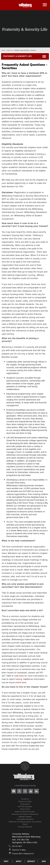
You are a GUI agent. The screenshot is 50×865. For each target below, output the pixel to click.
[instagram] (25, 791)
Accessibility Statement (25, 819)
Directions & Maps (25, 801)
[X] (19, 791)
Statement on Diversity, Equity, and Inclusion (25, 822)
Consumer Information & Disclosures (25, 814)
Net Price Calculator (25, 806)
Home (3, 50)
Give (44, 861)
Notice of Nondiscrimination (25, 812)
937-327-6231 (17, 846)
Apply (19, 861)
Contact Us (25, 799)
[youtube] (30, 791)
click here (19, 675)
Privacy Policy (25, 809)
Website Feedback (25, 817)
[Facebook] (13, 791)
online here (20, 682)
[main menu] (45, 2)
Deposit (31, 861)
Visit (6, 861)
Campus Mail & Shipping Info (23, 853)
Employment (25, 804)
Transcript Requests (25, 827)
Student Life (9, 50)
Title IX (25, 824)
